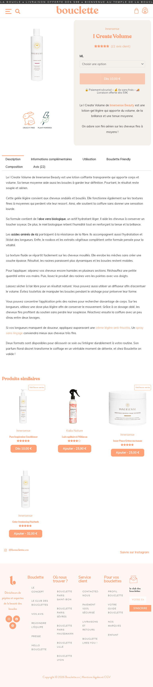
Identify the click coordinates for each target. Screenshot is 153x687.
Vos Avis (37, 614)
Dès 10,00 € (112, 79)
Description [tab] (13, 159)
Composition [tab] (14, 167)
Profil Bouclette (115, 593)
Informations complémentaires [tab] (51, 159)
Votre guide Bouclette (115, 608)
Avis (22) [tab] (39, 167)
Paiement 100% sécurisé (88, 608)
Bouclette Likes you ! (90, 641)
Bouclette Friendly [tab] (119, 159)
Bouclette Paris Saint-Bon (64, 595)
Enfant (113, 635)
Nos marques (114, 623)
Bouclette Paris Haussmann (65, 629)
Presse (36, 636)
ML (81, 56)
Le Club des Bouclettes (39, 603)
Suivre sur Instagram (134, 552)
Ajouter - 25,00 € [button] (127, 452)
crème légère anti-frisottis (113, 328)
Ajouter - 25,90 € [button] (74, 448)
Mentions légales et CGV (96, 677)
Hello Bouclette (39, 647)
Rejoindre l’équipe (38, 625)
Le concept (37, 589)
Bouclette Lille (64, 645)
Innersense (112, 29)
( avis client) (120, 46)
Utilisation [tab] (89, 159)
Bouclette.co (72, 677)
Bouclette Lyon (64, 658)
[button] (18, 11)
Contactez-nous (90, 593)
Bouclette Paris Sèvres (64, 612)
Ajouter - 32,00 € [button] (25, 533)
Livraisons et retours (90, 625)
